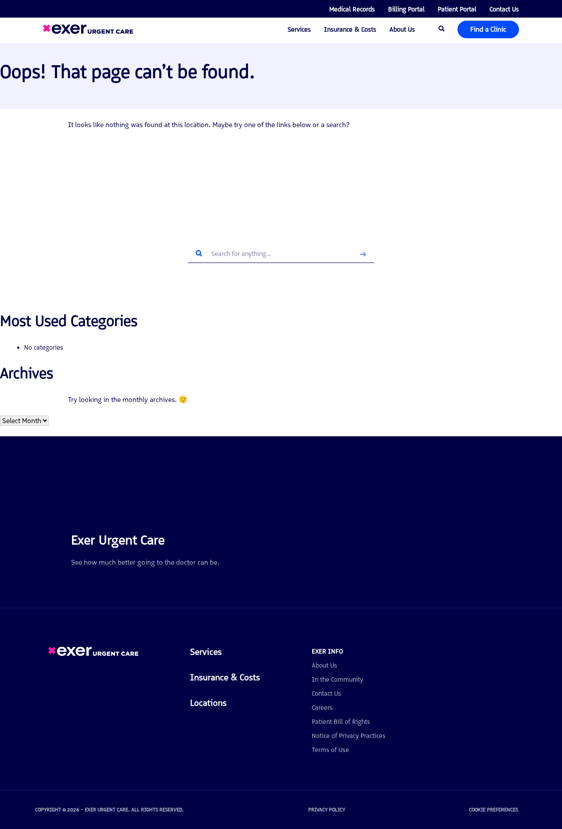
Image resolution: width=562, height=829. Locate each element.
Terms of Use (330, 750)
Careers (322, 708)
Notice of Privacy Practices (348, 736)
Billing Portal (406, 9)
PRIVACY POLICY (326, 810)
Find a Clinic (488, 29)
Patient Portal (457, 9)
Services (299, 29)
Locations (208, 703)
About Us (402, 29)
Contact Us (504, 9)
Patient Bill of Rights (341, 722)
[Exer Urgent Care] (93, 654)
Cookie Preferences (493, 810)
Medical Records (352, 9)
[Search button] (363, 254)
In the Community (337, 679)
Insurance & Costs (350, 29)
